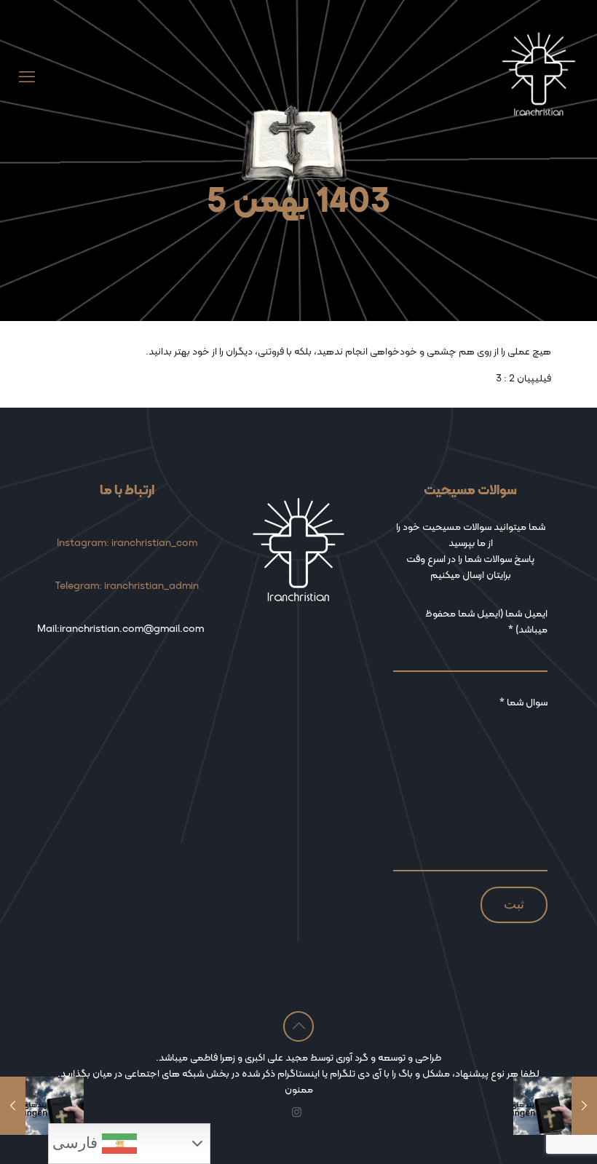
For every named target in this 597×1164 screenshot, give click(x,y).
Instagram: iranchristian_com (127, 542)
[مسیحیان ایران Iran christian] (538, 77)
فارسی (77, 1143)
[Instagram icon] (296, 1112)
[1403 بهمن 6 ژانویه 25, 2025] (12, 1106)
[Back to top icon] (298, 1026)
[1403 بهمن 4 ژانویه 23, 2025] (584, 1106)
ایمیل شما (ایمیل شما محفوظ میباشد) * (486, 621)
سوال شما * (523, 702)
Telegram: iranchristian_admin (127, 585)
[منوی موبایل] (27, 77)
